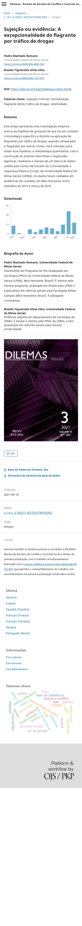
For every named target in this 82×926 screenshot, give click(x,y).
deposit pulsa (9, 833)
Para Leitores (13, 657)
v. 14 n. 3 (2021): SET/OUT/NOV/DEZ (25, 17)
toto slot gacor (9, 880)
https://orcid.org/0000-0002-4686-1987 (24, 64)
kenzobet (6, 799)
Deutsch (11, 597)
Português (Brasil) (18, 633)
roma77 (5, 867)
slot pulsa (6, 853)
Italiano (11, 627)
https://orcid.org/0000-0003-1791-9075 (24, 78)
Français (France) (17, 615)
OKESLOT (6, 806)
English (11, 603)
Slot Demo (7, 847)
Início (7, 13)
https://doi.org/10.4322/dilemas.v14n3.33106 (41, 89)
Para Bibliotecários (17, 669)
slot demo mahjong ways (16, 792)
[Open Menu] (4, 4)
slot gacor (6, 826)
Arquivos (20, 13)
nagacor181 (8, 860)
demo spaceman (11, 887)
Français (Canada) (18, 621)
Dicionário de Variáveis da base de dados (34, 475)
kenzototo (6, 813)
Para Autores (13, 663)
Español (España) (17, 609)
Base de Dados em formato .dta (28, 469)
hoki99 (4, 894)
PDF (12, 453)
